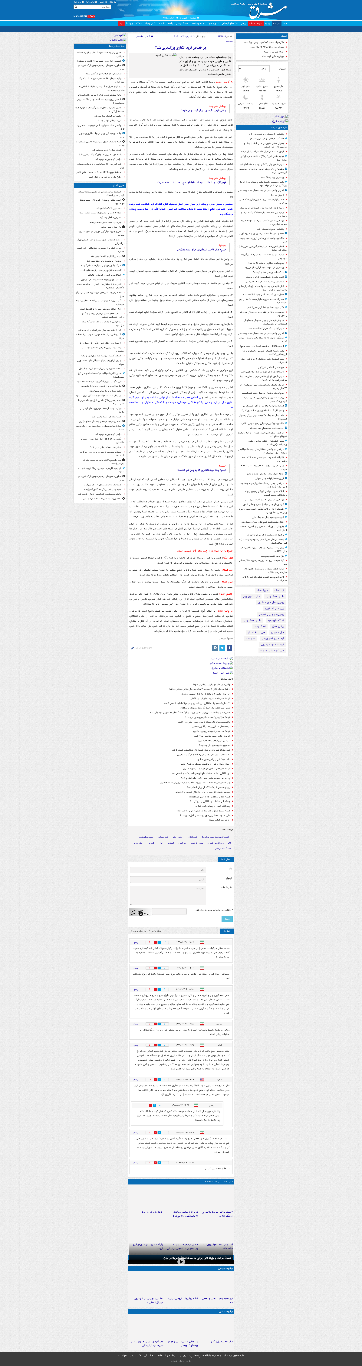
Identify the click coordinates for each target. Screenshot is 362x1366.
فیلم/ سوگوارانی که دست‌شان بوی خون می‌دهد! (207, 717)
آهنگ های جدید (276, 620)
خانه (285, 23)
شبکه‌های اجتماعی (230, 23)
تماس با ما (90, 2)
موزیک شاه (262, 590)
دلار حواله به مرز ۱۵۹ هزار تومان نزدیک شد (264, 42)
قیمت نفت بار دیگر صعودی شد (106, 150)
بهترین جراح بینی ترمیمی (271, 614)
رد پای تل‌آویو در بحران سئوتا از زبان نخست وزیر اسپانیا (100, 362)
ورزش (243, 23)
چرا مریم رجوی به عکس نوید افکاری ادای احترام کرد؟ (205, 778)
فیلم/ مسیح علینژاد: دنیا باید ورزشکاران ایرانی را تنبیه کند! (203, 811)
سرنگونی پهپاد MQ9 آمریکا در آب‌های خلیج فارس (98, 172)
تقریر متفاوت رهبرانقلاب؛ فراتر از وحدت (265, 277)
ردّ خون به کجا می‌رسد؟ (219, 820)
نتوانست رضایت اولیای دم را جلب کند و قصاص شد (191, 182)
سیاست (276, 23)
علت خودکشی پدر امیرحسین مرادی (213, 759)
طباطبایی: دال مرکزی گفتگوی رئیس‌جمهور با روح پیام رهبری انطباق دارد (263, 510)
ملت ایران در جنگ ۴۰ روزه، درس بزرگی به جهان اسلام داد (263, 417)
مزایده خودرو (277, 632)
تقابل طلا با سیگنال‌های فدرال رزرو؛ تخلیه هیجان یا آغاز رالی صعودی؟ (100, 286)
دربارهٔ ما (77, 2)
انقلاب (171, 843)
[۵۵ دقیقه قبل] (216, 1197)
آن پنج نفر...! (277, 195)
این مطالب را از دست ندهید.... (217, 1182)
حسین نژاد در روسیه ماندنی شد (106, 417)
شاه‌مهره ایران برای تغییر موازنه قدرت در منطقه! (99, 61)
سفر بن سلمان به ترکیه (110, 217)
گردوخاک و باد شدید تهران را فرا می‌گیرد (102, 485)
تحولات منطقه (255, 23)
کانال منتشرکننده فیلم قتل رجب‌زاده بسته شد (263, 522)
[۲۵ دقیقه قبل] (216, 1327)
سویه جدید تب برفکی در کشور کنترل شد (102, 489)
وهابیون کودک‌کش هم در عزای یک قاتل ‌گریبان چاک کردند (203, 792)
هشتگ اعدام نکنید (222, 848)
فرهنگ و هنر (182, 23)
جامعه (170, 23)
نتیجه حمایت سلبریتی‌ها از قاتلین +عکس (211, 726)
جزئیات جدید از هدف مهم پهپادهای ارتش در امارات (102, 410)
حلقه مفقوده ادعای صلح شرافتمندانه (267, 428)
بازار (121, 23)
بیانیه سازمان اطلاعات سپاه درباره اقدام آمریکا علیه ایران (264, 256)
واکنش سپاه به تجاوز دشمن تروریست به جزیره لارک (263, 240)
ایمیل (229, 878)
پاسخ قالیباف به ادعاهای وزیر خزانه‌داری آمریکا (262, 410)
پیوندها (129, 23)
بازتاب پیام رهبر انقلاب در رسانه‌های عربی (264, 282)
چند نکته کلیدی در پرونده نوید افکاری (213, 806)
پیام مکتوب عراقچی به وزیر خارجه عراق (266, 263)
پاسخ (135, 942)
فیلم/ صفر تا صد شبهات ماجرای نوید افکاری (210, 698)
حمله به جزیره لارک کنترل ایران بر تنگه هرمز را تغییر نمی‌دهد (101, 402)
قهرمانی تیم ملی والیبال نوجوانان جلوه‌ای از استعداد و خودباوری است (265, 322)
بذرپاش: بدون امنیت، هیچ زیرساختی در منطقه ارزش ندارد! (263, 528)
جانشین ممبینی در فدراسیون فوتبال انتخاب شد (148, 1300)
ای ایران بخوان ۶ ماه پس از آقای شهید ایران (263, 406)
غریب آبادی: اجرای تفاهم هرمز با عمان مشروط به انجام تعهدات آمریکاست (263, 378)
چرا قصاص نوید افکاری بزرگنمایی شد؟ (181, 48)
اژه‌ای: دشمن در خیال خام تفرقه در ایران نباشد (262, 151)
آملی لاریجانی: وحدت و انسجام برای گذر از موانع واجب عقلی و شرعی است (263, 288)
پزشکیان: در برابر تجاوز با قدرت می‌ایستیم (264, 499)
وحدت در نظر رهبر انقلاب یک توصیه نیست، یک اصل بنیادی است (263, 541)
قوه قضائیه (163, 837)
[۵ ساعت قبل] (216, 1230)
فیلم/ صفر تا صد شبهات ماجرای (201, 249)
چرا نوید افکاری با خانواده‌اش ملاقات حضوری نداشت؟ (205, 694)
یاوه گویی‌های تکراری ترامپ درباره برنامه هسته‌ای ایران (100, 165)
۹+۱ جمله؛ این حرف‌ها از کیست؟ (268, 272)
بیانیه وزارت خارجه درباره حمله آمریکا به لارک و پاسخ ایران (264, 214)
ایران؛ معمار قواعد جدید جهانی (269, 478)
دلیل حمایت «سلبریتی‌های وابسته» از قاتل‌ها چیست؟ (205, 815)
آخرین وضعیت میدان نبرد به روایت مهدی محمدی (261, 190)
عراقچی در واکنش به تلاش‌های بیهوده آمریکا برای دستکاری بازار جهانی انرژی (262, 451)
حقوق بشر (177, 837)
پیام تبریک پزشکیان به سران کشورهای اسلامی (262, 393)
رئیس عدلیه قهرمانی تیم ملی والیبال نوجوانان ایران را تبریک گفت (264, 352)
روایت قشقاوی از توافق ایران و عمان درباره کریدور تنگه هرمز (265, 399)
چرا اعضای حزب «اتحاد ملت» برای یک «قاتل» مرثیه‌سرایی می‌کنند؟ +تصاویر (195, 782)
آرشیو (102, 2)
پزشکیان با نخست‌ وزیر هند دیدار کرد (266, 134)
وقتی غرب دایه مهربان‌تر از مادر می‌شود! (203, 110)
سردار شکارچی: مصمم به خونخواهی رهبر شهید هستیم (100, 249)
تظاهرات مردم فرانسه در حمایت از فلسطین (101, 386)
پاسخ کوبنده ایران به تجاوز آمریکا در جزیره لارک (262, 208)
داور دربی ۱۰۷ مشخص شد (108, 208)
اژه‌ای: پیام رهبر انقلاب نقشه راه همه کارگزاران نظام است (264, 578)
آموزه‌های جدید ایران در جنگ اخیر (268, 517)
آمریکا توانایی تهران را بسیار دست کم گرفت (101, 265)
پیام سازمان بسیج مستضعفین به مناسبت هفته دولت (264, 467)
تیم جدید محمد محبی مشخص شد (217, 1300)
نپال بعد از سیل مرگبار (222, 1342)
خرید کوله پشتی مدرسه (272, 651)
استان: (282, 69)
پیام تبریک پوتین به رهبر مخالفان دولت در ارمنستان (103, 349)
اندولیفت (250, 639)
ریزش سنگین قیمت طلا (273, 56)
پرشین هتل (278, 626)
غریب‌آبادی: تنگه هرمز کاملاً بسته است (266, 328)
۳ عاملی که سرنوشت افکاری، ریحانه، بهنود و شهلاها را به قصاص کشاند (196, 703)
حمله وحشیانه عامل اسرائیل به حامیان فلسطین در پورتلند (99, 143)
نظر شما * (226, 888)
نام (230, 869)
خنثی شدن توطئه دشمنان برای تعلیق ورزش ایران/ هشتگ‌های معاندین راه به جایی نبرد (190, 712)
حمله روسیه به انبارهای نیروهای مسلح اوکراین (99, 421)
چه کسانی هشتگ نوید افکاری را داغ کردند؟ (210, 801)
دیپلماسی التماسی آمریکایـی (271, 367)
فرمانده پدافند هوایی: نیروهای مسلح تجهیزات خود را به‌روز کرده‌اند (101, 193)
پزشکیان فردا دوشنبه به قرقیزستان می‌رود (264, 267)
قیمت (284, 36)
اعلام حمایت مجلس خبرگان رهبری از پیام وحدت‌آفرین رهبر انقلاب (266, 493)
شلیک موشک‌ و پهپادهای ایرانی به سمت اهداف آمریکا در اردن (197, 1258)
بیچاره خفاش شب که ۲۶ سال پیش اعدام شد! (208, 787)
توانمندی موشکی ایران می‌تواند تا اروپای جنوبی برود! (101, 135)
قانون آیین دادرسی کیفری (219, 843)
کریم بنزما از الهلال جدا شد (108, 120)
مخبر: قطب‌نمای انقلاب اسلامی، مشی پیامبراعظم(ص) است (267, 442)
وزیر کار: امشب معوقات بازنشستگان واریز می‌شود (185, 1214)
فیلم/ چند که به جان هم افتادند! (201, 470)
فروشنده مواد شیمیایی (272, 645)
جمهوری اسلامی (146, 837)
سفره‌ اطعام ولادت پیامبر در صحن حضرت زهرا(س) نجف (103, 461)
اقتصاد (162, 23)
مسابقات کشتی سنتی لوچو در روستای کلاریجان (183, 1344)
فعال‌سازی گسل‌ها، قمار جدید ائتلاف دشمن (263, 294)
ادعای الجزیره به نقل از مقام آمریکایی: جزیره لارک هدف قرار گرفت (262, 248)
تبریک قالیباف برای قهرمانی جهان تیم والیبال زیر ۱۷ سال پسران (263, 386)
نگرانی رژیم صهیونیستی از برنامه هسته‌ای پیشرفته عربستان (100, 302)
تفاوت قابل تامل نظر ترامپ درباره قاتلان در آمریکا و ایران (203, 754)
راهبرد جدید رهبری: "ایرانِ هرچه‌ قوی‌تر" (265, 535)
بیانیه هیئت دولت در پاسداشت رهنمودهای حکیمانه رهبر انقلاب (265, 570)
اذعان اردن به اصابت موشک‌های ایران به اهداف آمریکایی (100, 54)
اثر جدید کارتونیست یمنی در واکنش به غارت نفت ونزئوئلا (100, 470)
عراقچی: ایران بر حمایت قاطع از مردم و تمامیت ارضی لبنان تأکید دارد (263, 485)
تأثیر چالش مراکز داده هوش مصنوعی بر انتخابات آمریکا (100, 336)
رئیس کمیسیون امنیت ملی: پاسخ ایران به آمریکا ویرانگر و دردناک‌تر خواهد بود (263, 183)
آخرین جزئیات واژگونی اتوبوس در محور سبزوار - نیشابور (101, 233)
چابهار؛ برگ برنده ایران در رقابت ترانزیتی (265, 474)
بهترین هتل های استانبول (271, 602)
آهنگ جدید (260, 626)
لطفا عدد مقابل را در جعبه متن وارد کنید (214, 910)
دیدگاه (139, 23)
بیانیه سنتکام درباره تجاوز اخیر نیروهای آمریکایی (99, 95)
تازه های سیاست (278, 128)
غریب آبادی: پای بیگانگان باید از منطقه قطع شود (261, 164)
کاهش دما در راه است (152, 1212)
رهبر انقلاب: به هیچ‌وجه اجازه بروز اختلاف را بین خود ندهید (263, 301)
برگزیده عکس (226, 1311)
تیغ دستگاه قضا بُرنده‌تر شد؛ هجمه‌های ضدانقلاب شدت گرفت (201, 750)
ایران (161, 843)
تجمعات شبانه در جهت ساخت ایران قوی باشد (262, 372)
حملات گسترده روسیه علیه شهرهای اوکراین (101, 356)
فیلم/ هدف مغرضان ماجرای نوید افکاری (211, 731)
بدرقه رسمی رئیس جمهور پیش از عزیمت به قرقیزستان (146, 1344)
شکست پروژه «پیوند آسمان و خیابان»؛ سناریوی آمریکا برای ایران (263, 171)
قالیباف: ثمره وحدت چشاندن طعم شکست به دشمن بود (264, 459)
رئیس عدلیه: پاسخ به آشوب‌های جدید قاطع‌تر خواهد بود (101, 201)
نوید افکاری (192, 837)
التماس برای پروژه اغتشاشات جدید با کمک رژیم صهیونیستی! (100, 101)
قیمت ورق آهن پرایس (273, 639)
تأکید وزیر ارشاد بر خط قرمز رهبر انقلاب (265, 307)
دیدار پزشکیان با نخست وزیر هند (106, 256)
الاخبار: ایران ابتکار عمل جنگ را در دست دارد (100, 343)
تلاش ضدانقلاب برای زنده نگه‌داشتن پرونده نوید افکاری (204, 708)
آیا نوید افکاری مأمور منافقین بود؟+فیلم (212, 736)
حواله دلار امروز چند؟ (274, 52)
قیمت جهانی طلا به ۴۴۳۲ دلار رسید (267, 47)
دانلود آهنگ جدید (275, 596)
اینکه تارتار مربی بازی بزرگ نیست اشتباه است (100, 213)
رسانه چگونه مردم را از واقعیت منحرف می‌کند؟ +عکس (205, 764)
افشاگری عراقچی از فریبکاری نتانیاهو (267, 139)
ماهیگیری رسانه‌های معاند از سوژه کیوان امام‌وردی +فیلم (204, 722)
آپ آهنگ (279, 590)
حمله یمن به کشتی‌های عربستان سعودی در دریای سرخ (99, 294)
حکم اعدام (138, 843)
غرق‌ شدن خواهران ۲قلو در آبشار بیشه (103, 74)
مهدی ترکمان (197, 843)
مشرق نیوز (260, 9)
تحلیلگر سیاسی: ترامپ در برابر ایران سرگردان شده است (101, 453)
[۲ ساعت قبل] (181, 1197)
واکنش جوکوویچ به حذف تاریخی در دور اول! (101, 279)
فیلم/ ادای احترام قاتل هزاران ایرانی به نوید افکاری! (206, 768)
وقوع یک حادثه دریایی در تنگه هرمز (105, 177)
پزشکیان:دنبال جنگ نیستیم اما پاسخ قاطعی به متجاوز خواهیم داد (264, 222)
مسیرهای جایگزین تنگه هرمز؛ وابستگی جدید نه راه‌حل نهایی (263, 314)
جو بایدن (182, 843)
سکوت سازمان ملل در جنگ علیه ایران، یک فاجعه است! (100, 427)
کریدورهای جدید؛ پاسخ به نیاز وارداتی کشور (263, 504)
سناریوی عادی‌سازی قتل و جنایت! (214, 745)
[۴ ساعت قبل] (146, 1197)
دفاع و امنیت (213, 23)
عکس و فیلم (150, 23)
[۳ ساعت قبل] (181, 1284)
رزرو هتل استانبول (274, 608)
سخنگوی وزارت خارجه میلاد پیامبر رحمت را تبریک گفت (263, 339)
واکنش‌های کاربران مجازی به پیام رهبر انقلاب (263, 423)
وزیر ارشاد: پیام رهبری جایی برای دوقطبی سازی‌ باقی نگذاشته (263, 549)
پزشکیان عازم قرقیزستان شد (270, 229)
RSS (112, 2)
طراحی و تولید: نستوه (181, 1361)
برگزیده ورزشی (225, 1268)
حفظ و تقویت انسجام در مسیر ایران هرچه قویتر (261, 233)
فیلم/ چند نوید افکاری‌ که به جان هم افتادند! (209, 797)
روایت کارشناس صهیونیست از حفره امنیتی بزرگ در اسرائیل (100, 241)
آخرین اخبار (118, 185)
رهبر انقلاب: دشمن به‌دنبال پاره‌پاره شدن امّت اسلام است (264, 360)
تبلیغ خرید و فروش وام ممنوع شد (105, 391)
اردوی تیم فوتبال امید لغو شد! (107, 116)
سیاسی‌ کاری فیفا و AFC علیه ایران (214, 740)
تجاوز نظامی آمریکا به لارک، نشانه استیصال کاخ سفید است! (263, 158)
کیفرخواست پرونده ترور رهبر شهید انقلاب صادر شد (263, 562)
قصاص (151, 843)
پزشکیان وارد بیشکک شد (272, 177)
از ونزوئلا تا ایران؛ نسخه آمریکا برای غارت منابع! (262, 346)
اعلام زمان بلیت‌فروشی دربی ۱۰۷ (182, 1298)
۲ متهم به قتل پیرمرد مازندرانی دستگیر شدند (217, 1214)
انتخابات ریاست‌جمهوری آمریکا (215, 837)
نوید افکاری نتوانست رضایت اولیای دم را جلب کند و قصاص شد (201, 773)
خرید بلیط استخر (256, 632)
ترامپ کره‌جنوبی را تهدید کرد (108, 159)
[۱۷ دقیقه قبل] (216, 1284)
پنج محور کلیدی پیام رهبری (271, 556)
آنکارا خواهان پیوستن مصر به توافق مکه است (100, 309)
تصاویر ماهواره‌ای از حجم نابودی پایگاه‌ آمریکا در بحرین (101, 67)
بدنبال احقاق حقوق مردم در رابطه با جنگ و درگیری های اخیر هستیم (265, 145)
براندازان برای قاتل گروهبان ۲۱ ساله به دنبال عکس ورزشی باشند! (199, 689)
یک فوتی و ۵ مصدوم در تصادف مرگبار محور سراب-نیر (102, 323)
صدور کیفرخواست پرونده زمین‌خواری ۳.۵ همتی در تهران (263, 201)
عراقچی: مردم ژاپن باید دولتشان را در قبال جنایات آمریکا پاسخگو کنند (262, 434)
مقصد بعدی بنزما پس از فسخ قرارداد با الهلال (100, 368)
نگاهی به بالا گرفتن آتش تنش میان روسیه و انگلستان (102, 440)
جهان (267, 23)
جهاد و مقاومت (197, 23)
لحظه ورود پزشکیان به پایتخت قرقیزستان (102, 499)
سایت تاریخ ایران (251, 596)
